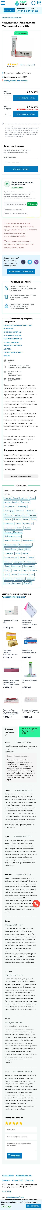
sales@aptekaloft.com (15, 1197)
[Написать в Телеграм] (30, 262)
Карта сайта (6, 1191)
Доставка (6, 1180)
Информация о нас (24, 1175)
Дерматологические (15, 17)
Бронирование (8, 1175)
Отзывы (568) (17, 1180)
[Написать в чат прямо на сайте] (23, 262)
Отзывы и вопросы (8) (27, 65)
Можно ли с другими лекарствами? (15, 213)
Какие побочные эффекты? (13, 210)
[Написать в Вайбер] (36, 262)
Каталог (8, 10)
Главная (4, 17)
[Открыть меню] (3, 3)
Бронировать (33, 1206)
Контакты (29, 1180)
